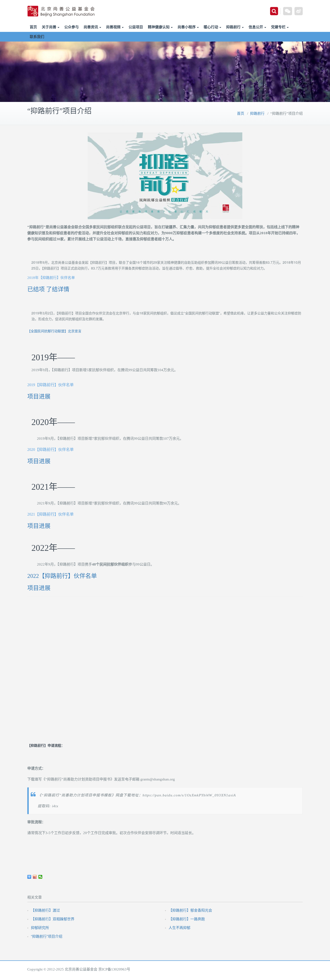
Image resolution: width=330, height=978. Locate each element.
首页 (33, 27)
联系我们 (37, 37)
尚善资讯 (91, 27)
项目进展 (38, 396)
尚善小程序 (187, 27)
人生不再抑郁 (179, 927)
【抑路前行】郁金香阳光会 (190, 910)
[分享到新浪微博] (35, 877)
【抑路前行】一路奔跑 (187, 918)
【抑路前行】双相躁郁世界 (52, 918)
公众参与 (71, 27)
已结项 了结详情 (48, 289)
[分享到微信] (40, 877)
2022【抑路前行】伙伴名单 (62, 576)
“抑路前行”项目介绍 (46, 936)
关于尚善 (49, 27)
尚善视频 (113, 27)
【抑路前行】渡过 (45, 910)
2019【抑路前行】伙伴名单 (50, 385)
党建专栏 (278, 27)
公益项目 (136, 27)
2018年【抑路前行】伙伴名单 (51, 278)
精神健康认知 (159, 27)
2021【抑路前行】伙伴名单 (50, 514)
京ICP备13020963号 (114, 969)
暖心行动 (211, 27)
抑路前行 (233, 27)
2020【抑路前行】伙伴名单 (50, 449)
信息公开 (256, 27)
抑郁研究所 (40, 927)
